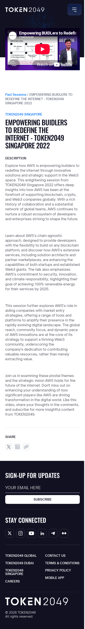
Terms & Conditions (62, 563)
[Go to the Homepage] (24, 9)
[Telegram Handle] (53, 533)
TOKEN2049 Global (21, 555)
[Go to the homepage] (36, 601)
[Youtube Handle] (31, 533)
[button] (74, 9)
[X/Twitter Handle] (9, 533)
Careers (12, 581)
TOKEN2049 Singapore (14, 572)
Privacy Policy (58, 570)
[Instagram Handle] (20, 533)
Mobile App (54, 578)
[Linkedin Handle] (42, 533)
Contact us (55, 555)
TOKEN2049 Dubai (19, 563)
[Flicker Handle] (64, 533)
